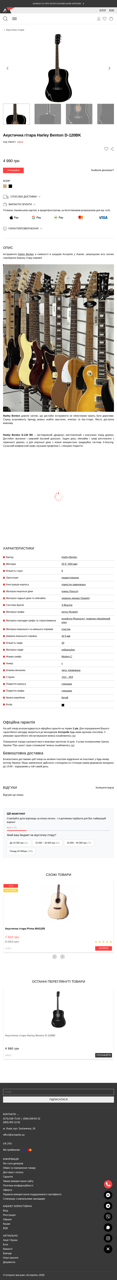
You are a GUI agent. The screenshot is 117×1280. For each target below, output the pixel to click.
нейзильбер (68, 649)
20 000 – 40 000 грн (79, 842)
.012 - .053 (67, 677)
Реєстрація (9, 1215)
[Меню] (14, 18)
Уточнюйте (13, 170)
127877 (8, 948)
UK (5, 1143)
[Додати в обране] (106, 149)
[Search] (5, 18)
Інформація (11, 1159)
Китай (65, 697)
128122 (8, 1055)
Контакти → (11, 1114)
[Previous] (54, 956)
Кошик (6, 1224)
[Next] (62, 956)
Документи (9, 1262)
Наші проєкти (10, 1257)
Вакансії (7, 1249)
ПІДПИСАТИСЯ (59, 1099)
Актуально (10, 1235)
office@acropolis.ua (14, 1134)
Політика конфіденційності (18, 1185)
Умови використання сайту (18, 1181)
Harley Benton (26, 254)
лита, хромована (71, 670)
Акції (5, 1240)
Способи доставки (23, 196)
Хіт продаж (10, 890)
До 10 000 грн (19, 842)
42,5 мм (66, 636)
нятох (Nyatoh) (70, 612)
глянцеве (67, 684)
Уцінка (13, 1240)
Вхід (5, 1210)
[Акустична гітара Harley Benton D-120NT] (5, 186)
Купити (103, 948)
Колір (6, 181)
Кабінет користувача (17, 1206)
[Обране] (104, 18)
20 (63, 643)
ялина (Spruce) (70, 591)
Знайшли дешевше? (102, 170)
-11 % (10, 886)
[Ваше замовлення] (98, 19)
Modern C (67, 656)
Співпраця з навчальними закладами (24, 1198)
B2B (111, 10)
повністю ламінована (74, 584)
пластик (66, 629)
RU (10, 1143)
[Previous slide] (8, 68)
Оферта (7, 1190)
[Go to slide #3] (79, 114)
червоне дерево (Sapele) (76, 598)
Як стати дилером (13, 1163)
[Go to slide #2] (48, 114)
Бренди (7, 1253)
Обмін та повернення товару (19, 1168)
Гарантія (8, 1176)
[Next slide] (109, 68)
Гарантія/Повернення (23, 228)
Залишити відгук (104, 787)
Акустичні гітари (15, 30)
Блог (103, 10)
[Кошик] (111, 19)
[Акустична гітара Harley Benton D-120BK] (10, 186)
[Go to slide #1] (16, 114)
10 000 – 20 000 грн (47, 842)
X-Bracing (67, 605)
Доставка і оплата (13, 1172)
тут (73, 735)
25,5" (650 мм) (69, 564)
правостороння (70, 577)
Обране (7, 1219)
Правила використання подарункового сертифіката (32, 1194)
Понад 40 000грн (21, 851)
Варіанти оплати (20, 204)
